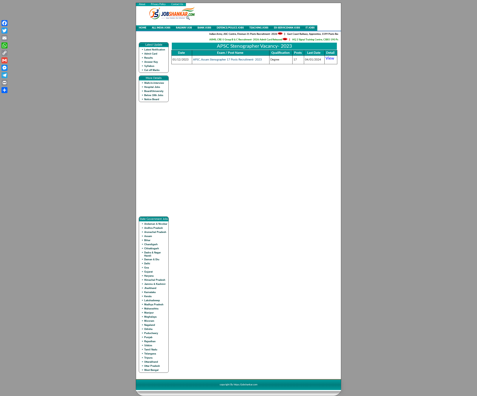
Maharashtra (151, 308)
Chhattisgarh (151, 248)
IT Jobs (310, 28)
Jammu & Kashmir (155, 284)
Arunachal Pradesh (155, 232)
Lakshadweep (152, 300)
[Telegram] (4, 75)
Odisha (148, 329)
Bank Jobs (204, 28)
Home (142, 28)
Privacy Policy (158, 4)
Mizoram (149, 320)
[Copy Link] (4, 53)
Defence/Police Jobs (230, 28)
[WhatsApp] (4, 45)
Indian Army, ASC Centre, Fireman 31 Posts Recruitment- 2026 (235, 34)
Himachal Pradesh (154, 280)
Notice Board (151, 99)
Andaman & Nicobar (155, 223)
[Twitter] (4, 30)
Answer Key (151, 62)
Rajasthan (150, 341)
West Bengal (151, 370)
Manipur (149, 312)
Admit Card (150, 53)
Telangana (150, 353)
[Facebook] (4, 23)
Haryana (149, 275)
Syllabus (149, 66)
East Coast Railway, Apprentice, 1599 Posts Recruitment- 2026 (313, 34)
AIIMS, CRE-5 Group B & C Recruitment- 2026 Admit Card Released (237, 40)
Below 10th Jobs (153, 95)
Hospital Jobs (152, 87)
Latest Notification (154, 49)
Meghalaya (150, 316)
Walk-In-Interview (154, 83)
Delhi (147, 263)
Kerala (147, 296)
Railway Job (184, 28)
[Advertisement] (154, 161)
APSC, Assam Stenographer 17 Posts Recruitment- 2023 (227, 59)
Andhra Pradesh (153, 228)
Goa (146, 267)
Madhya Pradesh (153, 304)
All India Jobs (161, 28)
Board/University (153, 91)
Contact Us (177, 4)
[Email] (4, 38)
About (142, 4)
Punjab (148, 337)
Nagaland (149, 325)
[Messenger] (4, 67)
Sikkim (148, 345)
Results (148, 57)
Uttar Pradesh (152, 366)
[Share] (4, 90)
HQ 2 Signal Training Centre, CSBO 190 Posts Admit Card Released (320, 40)
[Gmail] (4, 60)
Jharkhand (150, 288)
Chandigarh (151, 244)
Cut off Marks (151, 70)
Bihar (147, 240)
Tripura (148, 357)
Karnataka (150, 292)
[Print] (4, 82)
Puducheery (151, 333)
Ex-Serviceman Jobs (287, 28)
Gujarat (148, 271)
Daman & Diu (151, 259)
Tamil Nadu (150, 349)
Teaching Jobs (258, 28)
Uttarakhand (151, 361)
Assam (148, 236)
